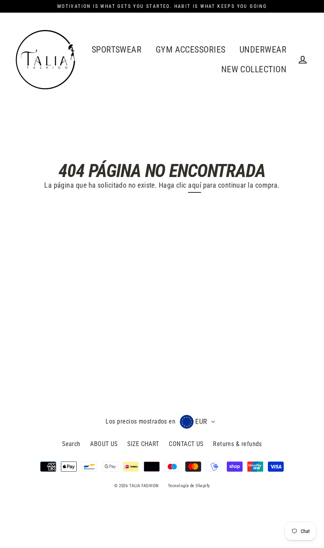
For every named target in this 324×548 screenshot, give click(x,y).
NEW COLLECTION (253, 69)
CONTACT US (186, 444)
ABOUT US (104, 444)
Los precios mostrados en (140, 421)
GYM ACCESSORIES (191, 50)
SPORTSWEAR (117, 50)
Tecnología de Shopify (189, 485)
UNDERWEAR (262, 50)
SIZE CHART (143, 444)
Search (71, 444)
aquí (194, 185)
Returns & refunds (237, 444)
